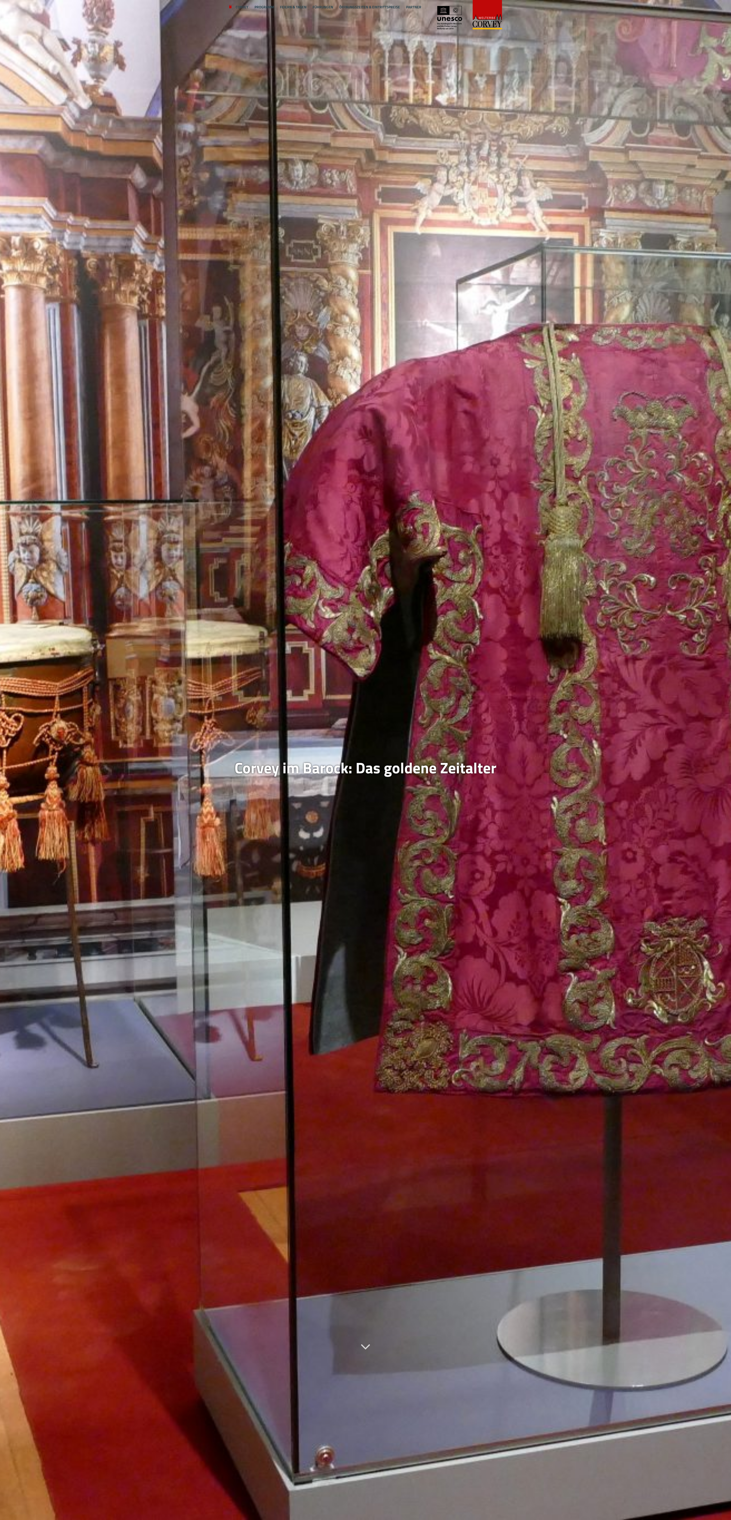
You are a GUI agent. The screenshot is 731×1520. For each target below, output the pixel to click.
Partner (413, 7)
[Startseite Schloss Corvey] (469, 15)
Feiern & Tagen (293, 7)
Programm (264, 7)
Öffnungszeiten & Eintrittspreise (369, 7)
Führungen (323, 7)
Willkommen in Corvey (230, 7)
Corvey (242, 7)
